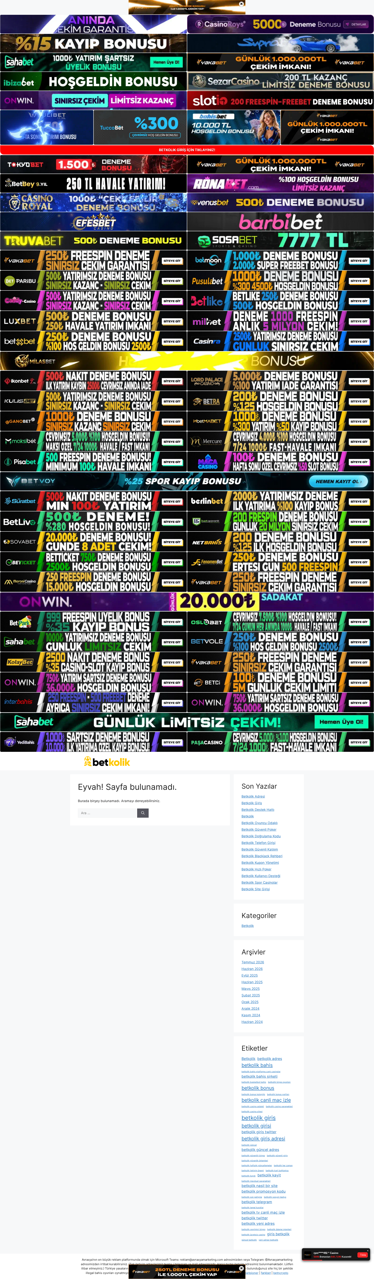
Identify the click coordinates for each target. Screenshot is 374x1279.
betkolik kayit (269, 1175)
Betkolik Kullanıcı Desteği (261, 876)
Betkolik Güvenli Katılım (260, 849)
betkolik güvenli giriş (277, 1155)
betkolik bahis (257, 1065)
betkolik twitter (255, 1218)
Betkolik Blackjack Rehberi (262, 856)
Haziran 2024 (252, 1022)
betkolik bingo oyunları (279, 1082)
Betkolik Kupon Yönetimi (260, 863)
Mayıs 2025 (251, 989)
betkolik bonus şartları (278, 1094)
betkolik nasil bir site (260, 1186)
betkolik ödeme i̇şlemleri (279, 1229)
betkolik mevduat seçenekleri (256, 1181)
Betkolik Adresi (253, 796)
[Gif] (187, 361)
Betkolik (248, 816)
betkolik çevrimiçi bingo (253, 1229)
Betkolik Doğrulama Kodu (261, 836)
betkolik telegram (257, 1202)
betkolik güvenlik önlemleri (255, 1160)
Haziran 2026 (252, 969)
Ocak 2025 (250, 1002)
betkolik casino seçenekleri (279, 1106)
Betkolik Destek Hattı (258, 810)
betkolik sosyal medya (275, 1197)
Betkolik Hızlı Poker (256, 869)
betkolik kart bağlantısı (277, 1170)
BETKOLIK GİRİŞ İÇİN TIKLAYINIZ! (187, 150)
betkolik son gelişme (252, 1197)
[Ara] (143, 813)
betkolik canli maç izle (266, 1100)
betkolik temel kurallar (253, 1207)
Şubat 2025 (251, 995)
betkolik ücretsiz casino (253, 1234)
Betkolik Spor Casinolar (260, 882)
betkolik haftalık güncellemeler (257, 1165)
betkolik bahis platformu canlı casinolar (261, 1071)
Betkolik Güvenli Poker (259, 829)
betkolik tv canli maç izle (263, 1212)
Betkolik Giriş (252, 803)
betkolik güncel (249, 1145)
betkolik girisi (256, 1126)
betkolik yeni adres (258, 1223)
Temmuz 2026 (253, 962)
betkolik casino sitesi (252, 1111)
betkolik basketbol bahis (254, 1082)
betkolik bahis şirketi (260, 1076)
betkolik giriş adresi (263, 1138)
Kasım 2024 (251, 1015)
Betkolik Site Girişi (256, 889)
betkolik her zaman (283, 1165)
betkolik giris (259, 1117)
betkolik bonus (258, 1088)
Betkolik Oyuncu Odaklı (260, 823)
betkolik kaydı (249, 1176)
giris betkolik (278, 1234)
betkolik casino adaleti (253, 1106)
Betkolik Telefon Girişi (258, 843)
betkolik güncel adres (260, 1149)
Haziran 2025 (252, 982)
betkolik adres (269, 1059)
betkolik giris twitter (259, 1132)
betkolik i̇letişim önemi (253, 1170)
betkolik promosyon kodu (264, 1191)
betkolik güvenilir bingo (253, 1155)
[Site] (93, 260)
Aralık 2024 (250, 1009)
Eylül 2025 (250, 975)
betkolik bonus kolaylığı (253, 1094)
